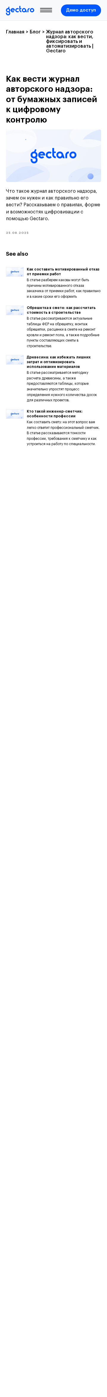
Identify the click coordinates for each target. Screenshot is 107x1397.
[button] (81, 10)
